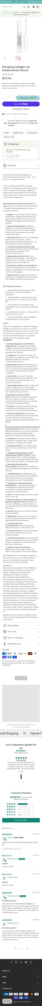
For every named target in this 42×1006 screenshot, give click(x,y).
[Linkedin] (30, 962)
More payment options (21, 109)
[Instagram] (21, 962)
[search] (24, 7)
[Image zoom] (21, 35)
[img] (21, 751)
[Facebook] (11, 962)
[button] (28, 98)
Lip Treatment (15, 12)
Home (5, 12)
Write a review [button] (21, 820)
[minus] (4, 98)
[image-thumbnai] (5, 58)
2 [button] (18, 949)
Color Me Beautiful (24, 1002)
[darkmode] (33, 6)
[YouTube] (26, 962)
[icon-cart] (28, 7)
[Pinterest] (16, 962)
